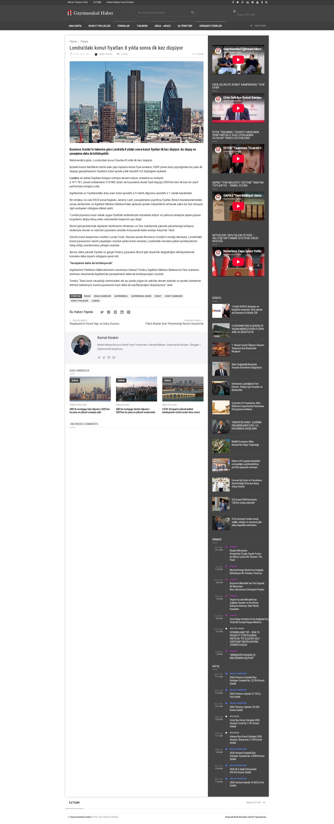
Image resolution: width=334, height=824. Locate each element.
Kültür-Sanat (237, 628)
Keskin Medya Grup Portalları (120, 2)
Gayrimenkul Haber (81, 817)
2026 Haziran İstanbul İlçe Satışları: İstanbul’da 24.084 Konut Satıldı (247, 756)
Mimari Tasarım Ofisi (78, 2)
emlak (87, 296)
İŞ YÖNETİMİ (185, 26)
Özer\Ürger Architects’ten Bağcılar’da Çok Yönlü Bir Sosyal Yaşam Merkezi (251, 621)
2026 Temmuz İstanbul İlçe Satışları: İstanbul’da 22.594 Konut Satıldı (247, 680)
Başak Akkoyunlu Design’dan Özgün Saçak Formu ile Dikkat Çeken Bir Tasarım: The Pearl (246, 555)
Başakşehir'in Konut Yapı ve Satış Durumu (94, 323)
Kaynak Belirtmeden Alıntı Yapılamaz (245, 817)
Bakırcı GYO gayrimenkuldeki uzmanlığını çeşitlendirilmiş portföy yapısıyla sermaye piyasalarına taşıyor (246, 465)
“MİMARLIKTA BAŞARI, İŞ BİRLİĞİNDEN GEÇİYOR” (242, 656)
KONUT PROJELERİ (99, 26)
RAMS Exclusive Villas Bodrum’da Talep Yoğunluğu (245, 443)
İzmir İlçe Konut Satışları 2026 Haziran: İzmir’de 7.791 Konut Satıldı (245, 723)
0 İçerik (200, 54)
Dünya (84, 41)
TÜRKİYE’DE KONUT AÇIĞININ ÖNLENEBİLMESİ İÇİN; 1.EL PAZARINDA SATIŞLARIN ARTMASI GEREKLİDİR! (246, 427)
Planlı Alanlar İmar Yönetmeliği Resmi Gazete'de (174, 323)
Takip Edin (260, 26)
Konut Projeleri (79, 301)
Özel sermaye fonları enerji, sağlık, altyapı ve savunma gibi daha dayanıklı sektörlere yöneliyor (247, 523)
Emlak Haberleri (102, 296)
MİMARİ (233, 547)
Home (73, 41)
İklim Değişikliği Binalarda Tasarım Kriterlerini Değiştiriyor (247, 366)
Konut (158, 296)
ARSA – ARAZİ (163, 26)
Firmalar (124, 26)
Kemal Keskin (105, 54)
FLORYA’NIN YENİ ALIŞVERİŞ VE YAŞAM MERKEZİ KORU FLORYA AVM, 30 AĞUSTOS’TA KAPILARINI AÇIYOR (248, 330)
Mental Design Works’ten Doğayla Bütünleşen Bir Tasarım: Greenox (246, 571)
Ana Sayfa (75, 26)
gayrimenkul (121, 296)
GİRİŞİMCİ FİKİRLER (210, 26)
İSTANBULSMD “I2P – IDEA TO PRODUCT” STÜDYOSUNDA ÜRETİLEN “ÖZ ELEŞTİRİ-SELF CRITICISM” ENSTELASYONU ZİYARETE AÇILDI (245, 638)
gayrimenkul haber (141, 296)
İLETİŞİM (97, 2)
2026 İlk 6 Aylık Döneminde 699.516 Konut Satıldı (243, 771)
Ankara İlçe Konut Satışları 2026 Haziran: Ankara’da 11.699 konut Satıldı (246, 739)
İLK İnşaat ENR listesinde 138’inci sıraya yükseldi (244, 501)
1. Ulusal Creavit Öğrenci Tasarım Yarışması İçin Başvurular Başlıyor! (248, 348)
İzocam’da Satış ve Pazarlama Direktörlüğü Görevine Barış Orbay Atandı (247, 483)
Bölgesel (234, 716)
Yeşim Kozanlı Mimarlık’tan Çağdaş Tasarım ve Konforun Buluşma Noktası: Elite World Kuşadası (244, 604)
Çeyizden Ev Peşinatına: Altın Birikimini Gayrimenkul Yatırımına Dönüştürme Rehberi (248, 406)
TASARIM (142, 26)
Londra (95, 301)
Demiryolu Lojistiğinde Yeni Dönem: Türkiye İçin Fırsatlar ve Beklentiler (247, 387)
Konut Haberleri (173, 296)
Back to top (253, 802)
